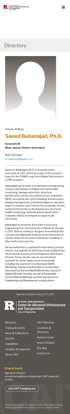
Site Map (42, 348)
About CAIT (11, 354)
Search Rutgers (46, 342)
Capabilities (11, 343)
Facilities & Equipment (17, 349)
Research (10, 322)
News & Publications (17, 333)
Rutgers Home (45, 337)
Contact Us (43, 353)
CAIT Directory (45, 322)
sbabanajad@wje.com (20, 159)
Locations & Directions (44, 330)
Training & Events (15, 327)
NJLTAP (9, 338)
